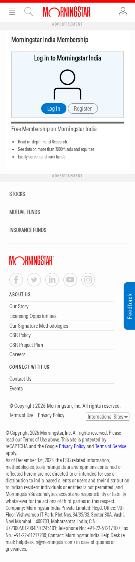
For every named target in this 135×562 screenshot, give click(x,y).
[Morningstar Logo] (66, 11)
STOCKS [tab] (17, 194)
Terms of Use (21, 415)
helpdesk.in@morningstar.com (45, 542)
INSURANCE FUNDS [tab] (27, 230)
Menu (12, 11)
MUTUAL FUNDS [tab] (24, 212)
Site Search (29, 11)
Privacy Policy (51, 415)
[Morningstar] (46, 260)
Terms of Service (110, 446)
